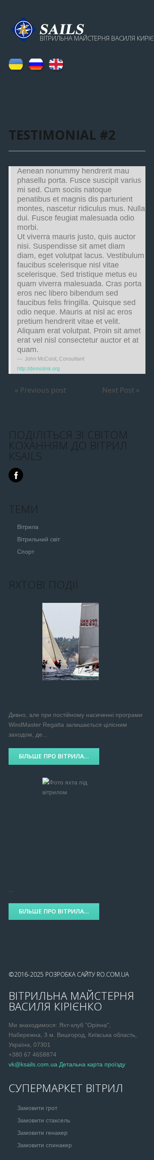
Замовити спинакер (44, 1145)
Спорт (25, 551)
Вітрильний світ (38, 539)
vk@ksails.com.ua (33, 1064)
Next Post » (120, 390)
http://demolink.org (38, 369)
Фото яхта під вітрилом (62, 873)
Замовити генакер (42, 1132)
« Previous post (40, 390)
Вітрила (27, 526)
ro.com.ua (113, 974)
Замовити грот (37, 1107)
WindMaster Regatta (54, 699)
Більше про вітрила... (54, 756)
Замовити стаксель (43, 1120)
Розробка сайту (70, 974)
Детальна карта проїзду (92, 1064)
